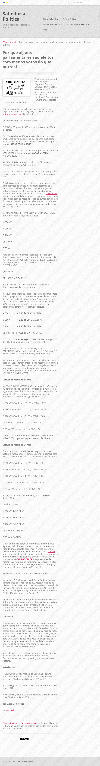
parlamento (51, 193)
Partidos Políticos (29, 723)
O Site (45, 29)
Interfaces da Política (52, 24)
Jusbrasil (10, 710)
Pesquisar (95, 2)
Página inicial (9, 42)
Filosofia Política (50, 19)
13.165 (51, 551)
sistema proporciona (13, 114)
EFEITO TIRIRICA (24, 559)
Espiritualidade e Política (78, 24)
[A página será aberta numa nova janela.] (16, 95)
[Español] (7, 2)
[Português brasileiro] (4, 2)
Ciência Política (69, 19)
